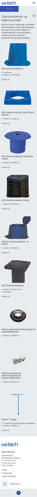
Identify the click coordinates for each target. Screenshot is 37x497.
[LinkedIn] (19, 493)
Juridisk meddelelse (8, 476)
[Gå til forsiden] (12, 3)
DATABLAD (5, 79)
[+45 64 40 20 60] (4, 484)
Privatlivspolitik (6, 473)
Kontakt (4, 470)
